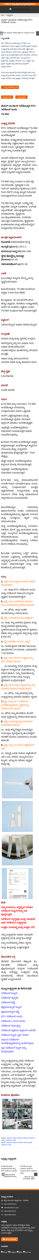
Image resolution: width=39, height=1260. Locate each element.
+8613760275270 (10, 1211)
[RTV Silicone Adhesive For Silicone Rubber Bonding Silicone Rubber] (29, 1169)
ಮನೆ (2, 15)
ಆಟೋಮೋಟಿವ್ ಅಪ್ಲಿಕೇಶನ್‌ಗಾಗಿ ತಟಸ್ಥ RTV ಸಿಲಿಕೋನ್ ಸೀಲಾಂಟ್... (10, 1175)
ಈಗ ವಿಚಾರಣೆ (11, 1239)
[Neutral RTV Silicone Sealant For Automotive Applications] (10, 1168)
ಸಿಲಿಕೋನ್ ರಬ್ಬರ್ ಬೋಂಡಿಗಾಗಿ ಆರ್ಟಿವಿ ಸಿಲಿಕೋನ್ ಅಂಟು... (29, 1178)
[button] (37, 33)
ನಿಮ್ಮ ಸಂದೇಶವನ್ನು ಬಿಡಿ (11, 87)
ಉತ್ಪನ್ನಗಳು (10, 15)
